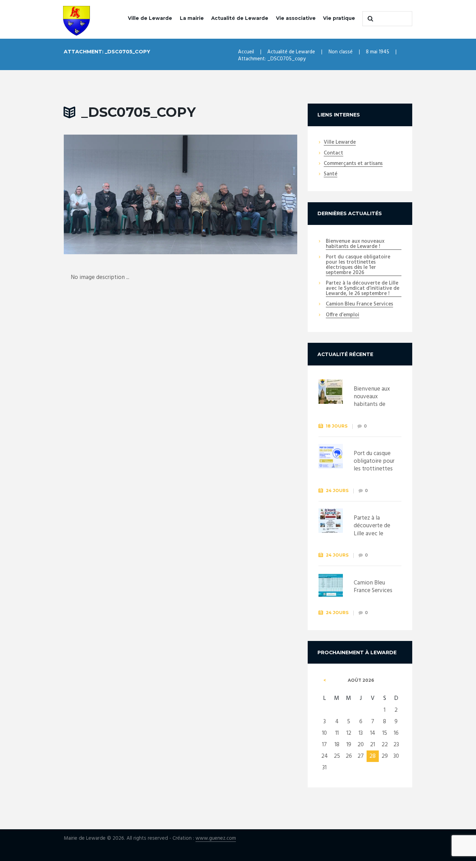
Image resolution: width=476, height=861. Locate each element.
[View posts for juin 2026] (324, 680)
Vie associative (296, 18)
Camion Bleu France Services (359, 304)
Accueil (246, 51)
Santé (330, 174)
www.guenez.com (215, 838)
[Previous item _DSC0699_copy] (122, 194)
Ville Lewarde (340, 142)
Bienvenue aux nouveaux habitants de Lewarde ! (355, 244)
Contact (333, 153)
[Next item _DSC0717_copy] (239, 194)
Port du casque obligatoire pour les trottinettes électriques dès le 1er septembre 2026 (358, 265)
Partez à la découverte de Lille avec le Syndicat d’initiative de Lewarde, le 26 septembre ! (362, 289)
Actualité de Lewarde (239, 18)
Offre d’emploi (342, 315)
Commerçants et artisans (353, 164)
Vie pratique (339, 18)
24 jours (337, 490)
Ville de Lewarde (150, 18)
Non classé (341, 51)
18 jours (336, 426)
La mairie (192, 18)
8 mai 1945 (377, 51)
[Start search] (369, 18)
